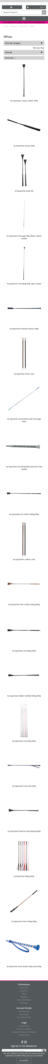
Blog (24, 994)
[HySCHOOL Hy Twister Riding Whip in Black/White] (24, 493)
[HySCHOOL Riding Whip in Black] (24, 855)
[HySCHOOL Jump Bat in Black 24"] (24, 170)
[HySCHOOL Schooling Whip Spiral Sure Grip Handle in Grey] (24, 446)
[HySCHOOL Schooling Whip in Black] (24, 720)
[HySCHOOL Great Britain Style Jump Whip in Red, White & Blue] (24, 946)
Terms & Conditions (24, 1029)
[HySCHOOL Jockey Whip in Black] (24, 125)
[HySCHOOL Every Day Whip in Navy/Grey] (24, 765)
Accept (25, 1061)
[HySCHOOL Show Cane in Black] (24, 353)
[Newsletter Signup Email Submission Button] (44, 1051)
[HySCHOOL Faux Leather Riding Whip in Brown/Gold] (24, 584)
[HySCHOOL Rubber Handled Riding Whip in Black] (24, 675)
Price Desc (9, 58)
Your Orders (24, 1014)
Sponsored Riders (24, 1000)
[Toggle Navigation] (24, 18)
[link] (22, 1042)
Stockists (24, 997)
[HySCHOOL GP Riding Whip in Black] (24, 630)
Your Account (24, 1011)
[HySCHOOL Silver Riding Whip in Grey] (24, 900)
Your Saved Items (24, 1017)
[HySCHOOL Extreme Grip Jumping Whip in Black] (24, 810)
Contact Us (24, 988)
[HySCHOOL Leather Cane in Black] (24, 538)
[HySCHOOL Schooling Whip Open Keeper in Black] (24, 263)
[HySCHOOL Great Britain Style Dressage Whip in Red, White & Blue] (24, 398)
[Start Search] (44, 12)
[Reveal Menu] (24, 18)
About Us (24, 991)
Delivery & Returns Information (24, 1032)
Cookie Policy (24, 1035)
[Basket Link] (12, 7)
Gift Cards (24, 1003)
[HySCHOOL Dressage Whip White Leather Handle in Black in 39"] (24, 215)
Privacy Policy (24, 1026)
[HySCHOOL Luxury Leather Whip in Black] (24, 80)
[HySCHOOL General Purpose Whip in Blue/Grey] (24, 308)
